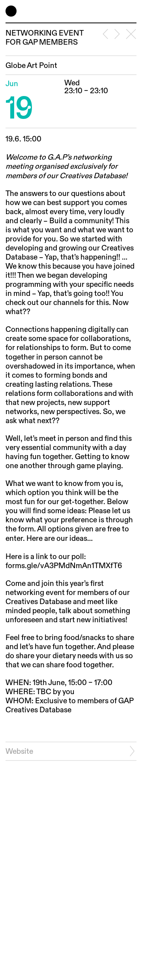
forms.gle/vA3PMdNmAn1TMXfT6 (64, 566)
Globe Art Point (31, 66)
